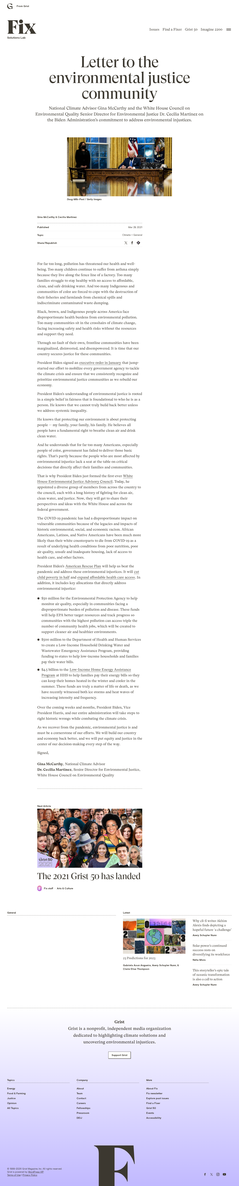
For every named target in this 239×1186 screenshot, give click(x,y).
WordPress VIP (36, 1171)
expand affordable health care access (106, 577)
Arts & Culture (65, 888)
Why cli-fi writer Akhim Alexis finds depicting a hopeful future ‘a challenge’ (212, 925)
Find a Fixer (172, 29)
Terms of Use (14, 1175)
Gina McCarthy (46, 216)
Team (80, 1093)
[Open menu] (229, 29)
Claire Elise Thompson (136, 968)
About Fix (152, 1088)
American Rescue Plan (83, 566)
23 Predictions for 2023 (139, 958)
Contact (81, 1098)
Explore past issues (157, 1098)
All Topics (13, 1107)
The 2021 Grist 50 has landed (88, 876)
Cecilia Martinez (67, 216)
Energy (11, 1088)
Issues (154, 29)
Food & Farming (16, 1093)
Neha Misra (199, 959)
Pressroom (83, 1112)
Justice (11, 1098)
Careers (81, 1103)
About (80, 1088)
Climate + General (132, 234)
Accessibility (153, 1117)
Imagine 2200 (211, 29)
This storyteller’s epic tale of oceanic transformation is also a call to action (211, 974)
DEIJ (79, 1117)
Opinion (11, 1103)
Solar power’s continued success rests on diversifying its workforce (211, 950)
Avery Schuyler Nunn (164, 965)
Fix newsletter (154, 1093)
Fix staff (48, 888)
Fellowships (83, 1107)
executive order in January (100, 363)
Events (150, 1112)
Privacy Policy (30, 1175)
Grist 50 (191, 29)
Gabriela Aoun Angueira (137, 965)
